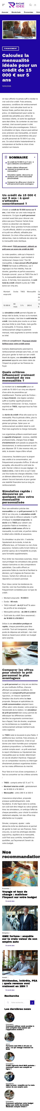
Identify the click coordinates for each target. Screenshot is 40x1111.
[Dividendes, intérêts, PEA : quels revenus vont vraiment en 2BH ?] (20, 962)
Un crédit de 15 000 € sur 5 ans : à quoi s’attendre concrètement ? (20, 163)
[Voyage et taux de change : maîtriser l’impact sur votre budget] (20, 873)
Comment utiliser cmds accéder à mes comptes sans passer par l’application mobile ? (20, 1028)
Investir (4, 977)
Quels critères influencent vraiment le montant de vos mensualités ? (17, 169)
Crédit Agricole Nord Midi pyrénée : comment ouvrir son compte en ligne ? (20, 1067)
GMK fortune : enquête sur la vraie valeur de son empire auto (19, 939)
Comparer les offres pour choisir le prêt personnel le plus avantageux (20, 183)
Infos (8, 1044)
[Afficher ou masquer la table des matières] (31, 157)
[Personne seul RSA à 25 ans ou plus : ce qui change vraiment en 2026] (9, 1037)
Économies (5, 888)
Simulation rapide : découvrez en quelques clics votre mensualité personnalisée (20, 176)
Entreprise (5, 933)
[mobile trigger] (4, 5)
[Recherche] (30, 5)
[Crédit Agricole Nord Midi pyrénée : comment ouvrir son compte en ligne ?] (9, 1057)
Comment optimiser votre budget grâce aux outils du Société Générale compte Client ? (19, 1105)
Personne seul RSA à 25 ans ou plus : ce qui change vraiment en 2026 (19, 1047)
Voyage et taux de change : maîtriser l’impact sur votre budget (19, 894)
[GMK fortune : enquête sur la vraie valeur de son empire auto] (20, 918)
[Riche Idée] (16, 5)
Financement (10, 48)
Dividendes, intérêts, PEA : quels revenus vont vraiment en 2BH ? (19, 983)
